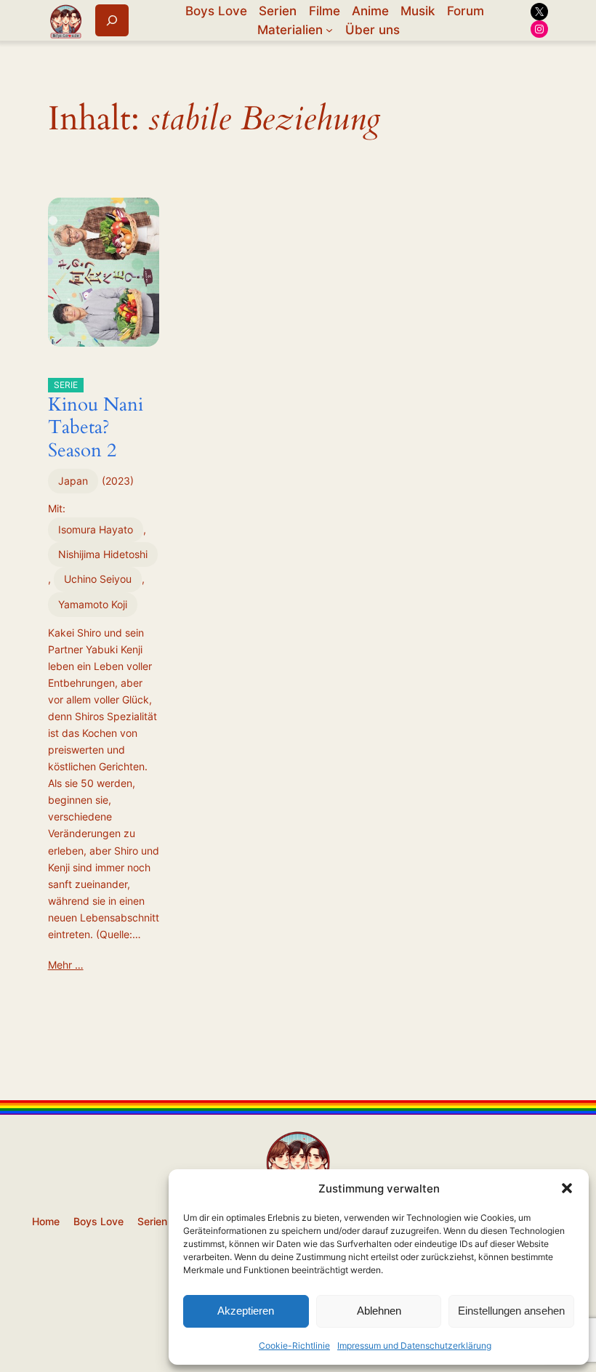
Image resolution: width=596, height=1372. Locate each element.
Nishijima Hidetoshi (103, 554)
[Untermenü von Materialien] (329, 29)
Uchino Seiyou (98, 579)
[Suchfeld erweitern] (112, 20)
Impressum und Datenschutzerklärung (414, 1345)
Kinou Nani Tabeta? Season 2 (95, 421)
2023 (117, 481)
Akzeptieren (245, 1310)
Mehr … (66, 965)
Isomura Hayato (95, 529)
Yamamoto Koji (92, 604)
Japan (73, 481)
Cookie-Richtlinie (294, 1345)
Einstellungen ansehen (511, 1310)
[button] (567, 1188)
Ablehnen (379, 1310)
